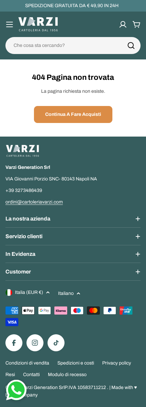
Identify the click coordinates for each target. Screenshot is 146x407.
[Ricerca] (131, 45)
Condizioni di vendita (27, 363)
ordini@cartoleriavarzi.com (34, 202)
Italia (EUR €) (29, 292)
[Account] (123, 24)
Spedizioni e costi (75, 363)
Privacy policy (116, 363)
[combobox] (73, 45)
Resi (10, 374)
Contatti (31, 374)
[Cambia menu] (9, 24)
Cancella (126, 45)
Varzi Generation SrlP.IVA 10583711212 (64, 387)
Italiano (66, 293)
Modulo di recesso (67, 374)
